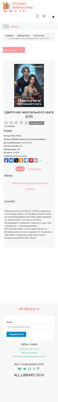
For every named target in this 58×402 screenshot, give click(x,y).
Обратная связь (29, 352)
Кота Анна (16, 135)
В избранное (35, 169)
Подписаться (16, 334)
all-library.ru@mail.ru (29, 348)
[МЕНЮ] (6, 27)
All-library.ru (29, 309)
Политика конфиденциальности (29, 356)
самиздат (30, 188)
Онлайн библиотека (22, 5)
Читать (20, 169)
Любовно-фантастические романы (30, 183)
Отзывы (8, 130)
